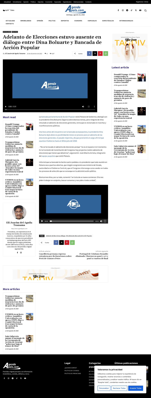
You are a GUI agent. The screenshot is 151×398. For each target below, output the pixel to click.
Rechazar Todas (119, 388)
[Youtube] (140, 10)
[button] (145, 10)
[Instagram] (122, 10)
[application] (73, 204)
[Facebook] (118, 10)
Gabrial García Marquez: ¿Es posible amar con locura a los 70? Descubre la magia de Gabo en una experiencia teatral (14, 166)
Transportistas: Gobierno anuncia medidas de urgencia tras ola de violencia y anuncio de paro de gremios (14, 147)
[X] (136, 10)
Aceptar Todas (135, 388)
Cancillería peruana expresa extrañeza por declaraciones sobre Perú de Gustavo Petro (55, 256)
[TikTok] (131, 10)
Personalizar (104, 388)
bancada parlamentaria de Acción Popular (58, 117)
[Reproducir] (42, 221)
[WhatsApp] (105, 53)
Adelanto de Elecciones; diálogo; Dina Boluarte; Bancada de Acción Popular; (69, 236)
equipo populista (48, 156)
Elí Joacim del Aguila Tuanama (15, 53)
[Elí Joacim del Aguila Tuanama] (19, 212)
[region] (120, 379)
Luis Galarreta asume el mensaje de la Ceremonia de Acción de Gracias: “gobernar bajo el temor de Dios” (15, 341)
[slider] (72, 221)
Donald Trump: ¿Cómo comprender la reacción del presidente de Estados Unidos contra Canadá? (14, 129)
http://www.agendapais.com (19, 228)
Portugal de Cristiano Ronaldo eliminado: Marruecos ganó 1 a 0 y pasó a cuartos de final (92, 256)
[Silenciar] (101, 221)
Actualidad (7, 32)
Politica (14, 32)
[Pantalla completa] (105, 221)
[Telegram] (127, 10)
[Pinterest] (100, 53)
